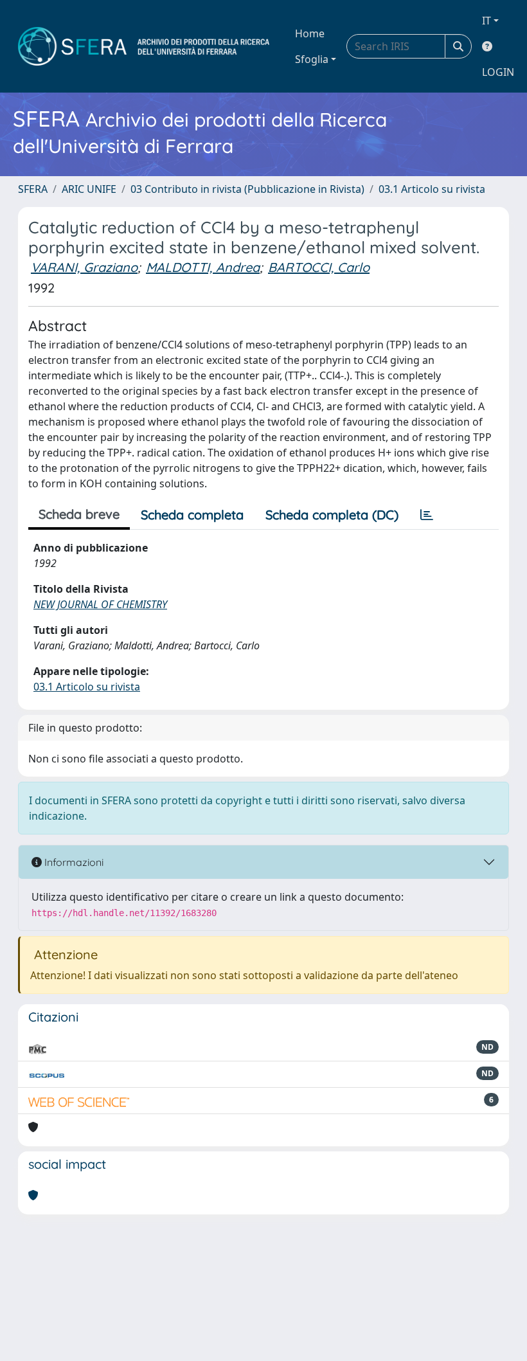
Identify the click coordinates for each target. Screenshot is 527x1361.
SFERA (33, 189)
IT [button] (486, 21)
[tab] (426, 514)
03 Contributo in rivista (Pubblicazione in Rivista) (247, 189)
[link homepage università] (144, 46)
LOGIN (498, 72)
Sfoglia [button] (311, 59)
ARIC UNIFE (89, 189)
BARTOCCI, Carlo (319, 267)
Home (310, 33)
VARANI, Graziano (84, 267)
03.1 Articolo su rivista (432, 189)
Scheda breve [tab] (79, 514)
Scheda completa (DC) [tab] (331, 515)
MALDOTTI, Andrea (203, 267)
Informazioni (72, 862)
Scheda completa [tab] (192, 515)
